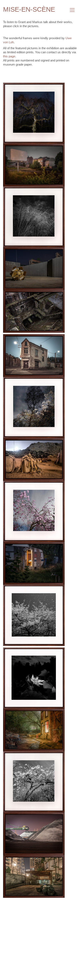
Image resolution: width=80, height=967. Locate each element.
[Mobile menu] (72, 10)
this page (9, 56)
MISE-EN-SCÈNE (29, 9)
